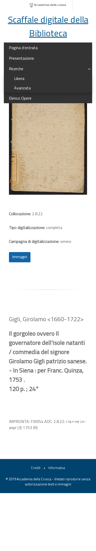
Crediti (35, 467)
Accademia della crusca (50, 4)
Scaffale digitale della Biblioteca (48, 26)
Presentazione (21, 58)
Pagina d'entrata (23, 48)
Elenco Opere (20, 98)
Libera (19, 78)
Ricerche (16, 69)
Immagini (19, 257)
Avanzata (22, 88)
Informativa (56, 467)
